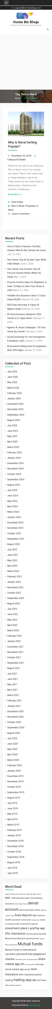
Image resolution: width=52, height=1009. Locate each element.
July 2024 (12, 490)
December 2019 (15, 776)
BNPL (8, 897)
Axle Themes (34, 1005)
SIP (22, 964)
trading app (22, 980)
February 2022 (14, 635)
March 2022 (13, 630)
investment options (29, 924)
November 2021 (15, 652)
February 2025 (14, 452)
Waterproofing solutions (13, 985)
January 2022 (14, 641)
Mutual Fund (10, 938)
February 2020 (14, 765)
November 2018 (15, 846)
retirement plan (20, 959)
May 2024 (12, 501)
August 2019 (13, 797)
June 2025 (12, 431)
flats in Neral (17, 206)
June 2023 (12, 555)
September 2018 (15, 857)
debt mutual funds (21, 904)
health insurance (12, 920)
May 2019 (12, 813)
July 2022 (12, 608)
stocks (27, 969)
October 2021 (14, 657)
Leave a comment (20, 213)
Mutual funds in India (16, 949)
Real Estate (17, 202)
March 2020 (13, 760)
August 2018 (13, 862)
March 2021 (13, 695)
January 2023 (14, 582)
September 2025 (15, 414)
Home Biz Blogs (26, 22)
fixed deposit (23, 915)
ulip (34, 980)
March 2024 (13, 511)
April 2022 (12, 625)
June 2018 (12, 873)
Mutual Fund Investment (28, 938)
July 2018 (12, 867)
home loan (26, 920)
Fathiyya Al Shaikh (16, 159)
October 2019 (14, 786)
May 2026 (12, 382)
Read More (14, 194)
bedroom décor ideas (34, 894)
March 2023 (13, 571)
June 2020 (12, 743)
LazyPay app (36, 928)
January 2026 (14, 398)
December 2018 (15, 840)
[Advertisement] (26, 62)
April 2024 (12, 506)
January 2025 (14, 457)
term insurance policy (30, 974)
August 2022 (13, 603)
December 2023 (15, 522)
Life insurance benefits (36, 934)
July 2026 (12, 371)
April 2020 (12, 754)
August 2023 (13, 544)
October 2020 (14, 722)
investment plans (16, 928)
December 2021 (15, 646)
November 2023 (15, 528)
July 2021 (12, 673)
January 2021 (14, 706)
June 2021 (12, 679)
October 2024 (14, 474)
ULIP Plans (41, 980)
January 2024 (14, 517)
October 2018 (14, 851)
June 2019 (12, 808)
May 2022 (12, 619)
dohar (37, 910)
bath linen (22, 894)
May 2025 (12, 436)
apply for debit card (11, 894)
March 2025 (13, 447)
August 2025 (13, 420)
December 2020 (15, 711)
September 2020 (15, 727)
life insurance (15, 933)
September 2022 (15, 598)
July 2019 (12, 803)
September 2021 (15, 662)
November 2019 (15, 781)
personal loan (24, 954)
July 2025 (12, 425)
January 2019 (14, 835)
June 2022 (12, 614)
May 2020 (12, 749)
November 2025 (15, 409)
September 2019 (15, 792)
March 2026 (13, 387)
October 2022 (14, 592)
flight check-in (38, 915)
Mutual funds (30, 943)
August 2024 (13, 484)
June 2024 (12, 495)
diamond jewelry (26, 910)
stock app (39, 964)
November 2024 (15, 468)
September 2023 (15, 538)
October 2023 (14, 533)
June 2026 (12, 377)
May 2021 (12, 684)
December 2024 (15, 463)
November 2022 (15, 587)
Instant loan (35, 920)
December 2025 (15, 404)
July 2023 (12, 549)
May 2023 (12, 560)
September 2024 (15, 479)
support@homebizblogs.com (28, 8)
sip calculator (29, 964)
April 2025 (12, 441)
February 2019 (14, 830)
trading (9, 980)
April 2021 (12, 689)
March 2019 (13, 824)
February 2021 (14, 700)
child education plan (20, 898)
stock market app (14, 969)
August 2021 (13, 668)
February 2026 (14, 393)
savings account (32, 959)
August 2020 (13, 733)
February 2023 (14, 576)
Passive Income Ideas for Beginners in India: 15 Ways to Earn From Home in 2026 (27, 286)
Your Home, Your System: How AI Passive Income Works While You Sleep (24, 273)
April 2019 (12, 819)
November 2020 (15, 716)
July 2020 (12, 738)
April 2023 (12, 565)
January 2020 (14, 770)
